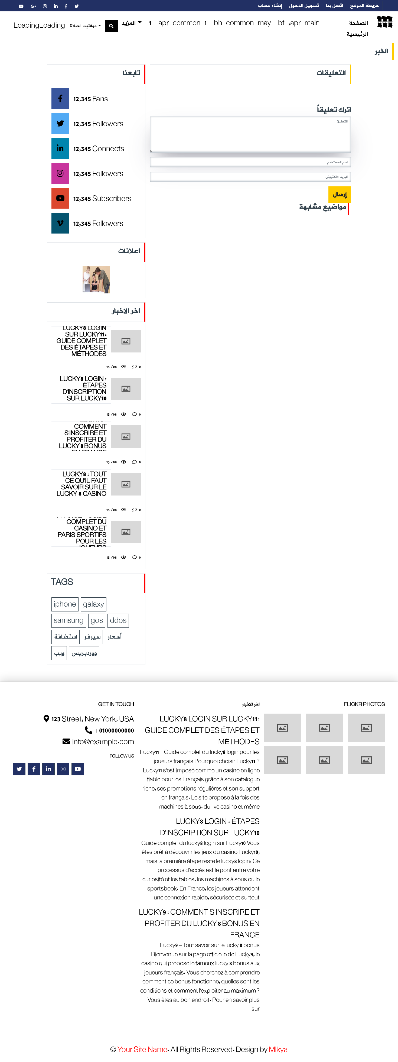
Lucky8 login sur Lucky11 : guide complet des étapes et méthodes (81, 341)
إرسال (340, 194)
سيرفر (92, 637)
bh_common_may (242, 23)
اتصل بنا (334, 5)
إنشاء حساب (270, 5)
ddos (118, 621)
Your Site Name (142, 1050)
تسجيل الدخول (304, 5)
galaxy (93, 604)
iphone (65, 604)
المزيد (128, 23)
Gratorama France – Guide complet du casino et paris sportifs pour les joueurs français (81, 532)
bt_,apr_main (299, 23)
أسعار (114, 637)
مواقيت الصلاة (83, 26)
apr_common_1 (182, 23)
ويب (59, 653)
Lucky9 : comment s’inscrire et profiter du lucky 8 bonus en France (82, 436)
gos (97, 621)
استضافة (65, 637)
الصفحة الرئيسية (357, 28)
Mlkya (278, 1050)
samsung (69, 621)
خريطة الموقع (364, 5)
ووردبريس (84, 653)
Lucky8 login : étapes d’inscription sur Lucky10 (83, 389)
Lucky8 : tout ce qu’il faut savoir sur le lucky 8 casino (81, 484)
